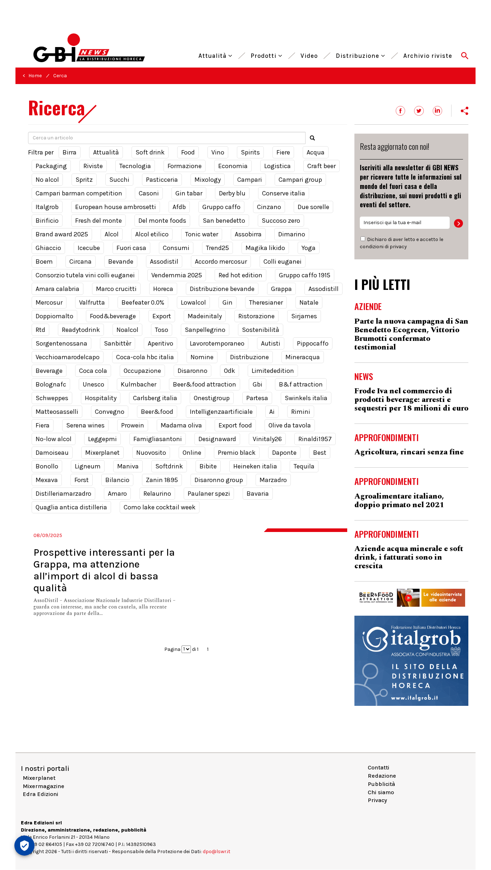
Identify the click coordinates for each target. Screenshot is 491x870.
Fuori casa (131, 248)
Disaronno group (218, 480)
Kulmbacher (138, 384)
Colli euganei (282, 261)
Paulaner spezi (209, 494)
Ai (272, 412)
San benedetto (224, 221)
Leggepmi (102, 439)
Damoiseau (52, 453)
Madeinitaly (205, 316)
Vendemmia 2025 (176, 275)
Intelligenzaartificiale (221, 412)
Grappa (281, 289)
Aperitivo (160, 343)
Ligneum (88, 466)
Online (192, 453)
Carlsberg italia (155, 398)
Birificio (47, 221)
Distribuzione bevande (222, 289)
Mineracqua (302, 357)
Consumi (176, 248)
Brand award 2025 (62, 234)
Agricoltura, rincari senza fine (409, 452)
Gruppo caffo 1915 (304, 275)
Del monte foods (162, 221)
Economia (233, 166)
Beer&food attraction (204, 384)
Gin (227, 302)
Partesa (257, 398)
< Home (32, 76)
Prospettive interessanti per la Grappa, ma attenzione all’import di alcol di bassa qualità (104, 570)
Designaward (217, 439)
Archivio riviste (427, 54)
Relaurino (157, 494)
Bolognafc (51, 384)
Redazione (382, 775)
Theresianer (266, 302)
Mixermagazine (43, 786)
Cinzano (269, 207)
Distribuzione (358, 54)
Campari (249, 180)
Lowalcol (193, 302)
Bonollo (47, 466)
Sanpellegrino (205, 330)
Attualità (213, 54)
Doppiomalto (54, 316)
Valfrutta (92, 302)
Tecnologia (135, 166)
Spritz (84, 180)
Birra (70, 152)
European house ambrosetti (115, 207)
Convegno (109, 412)
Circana (80, 261)
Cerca (60, 76)
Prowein (132, 425)
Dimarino (291, 234)
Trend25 (217, 248)
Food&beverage (113, 316)
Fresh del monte (98, 221)
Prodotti (264, 54)
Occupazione (142, 371)
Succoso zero (281, 221)
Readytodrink (81, 330)
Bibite (208, 466)
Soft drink (150, 152)
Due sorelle (313, 207)
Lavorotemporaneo (217, 343)
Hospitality (100, 398)
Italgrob (47, 207)
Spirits (250, 152)
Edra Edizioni (40, 794)
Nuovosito (151, 453)
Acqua (316, 152)
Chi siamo (381, 792)
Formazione (185, 166)
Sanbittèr (117, 343)
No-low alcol (54, 439)
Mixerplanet (102, 453)
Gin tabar (188, 193)
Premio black (237, 453)
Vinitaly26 (267, 439)
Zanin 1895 (162, 480)
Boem (44, 261)
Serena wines (85, 425)
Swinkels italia (306, 398)
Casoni (149, 193)
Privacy (377, 800)
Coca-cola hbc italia (145, 357)
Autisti (270, 343)
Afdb (179, 207)
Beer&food (157, 412)
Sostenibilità (260, 330)
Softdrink (169, 466)
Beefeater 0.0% (142, 302)
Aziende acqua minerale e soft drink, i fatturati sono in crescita (408, 557)
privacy (398, 247)
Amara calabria (57, 289)
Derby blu (232, 193)
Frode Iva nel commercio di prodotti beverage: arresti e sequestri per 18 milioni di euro (411, 399)
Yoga (309, 248)
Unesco (93, 384)
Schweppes (52, 398)
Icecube (89, 248)
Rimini (300, 412)
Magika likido (265, 248)
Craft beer (321, 166)
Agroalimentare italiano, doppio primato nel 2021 (399, 501)
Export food (235, 425)
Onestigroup (212, 398)
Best (319, 453)
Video (309, 54)
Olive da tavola (290, 425)
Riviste (93, 166)
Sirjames (304, 316)
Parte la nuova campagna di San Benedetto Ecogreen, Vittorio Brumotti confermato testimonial (411, 334)
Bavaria (258, 494)
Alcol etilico (152, 234)
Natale (308, 302)
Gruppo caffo (221, 207)
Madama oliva (181, 425)
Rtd (40, 330)
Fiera (43, 425)
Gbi (257, 384)
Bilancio (117, 480)
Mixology (207, 180)
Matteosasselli (57, 412)
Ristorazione (256, 316)
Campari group (300, 180)
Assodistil (164, 261)
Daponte (284, 453)
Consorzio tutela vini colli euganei (85, 275)
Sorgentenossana (61, 343)
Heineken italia (255, 466)
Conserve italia (283, 193)
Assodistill (323, 289)
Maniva (128, 466)
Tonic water (201, 234)
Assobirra (248, 234)
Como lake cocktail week (160, 507)
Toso (161, 330)
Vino (217, 152)
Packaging (51, 166)
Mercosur (49, 302)
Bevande (120, 261)
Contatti (378, 767)
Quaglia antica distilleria (71, 507)
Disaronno (192, 371)
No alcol (47, 180)
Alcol (112, 234)
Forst (81, 480)
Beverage (49, 371)
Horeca (163, 289)
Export (161, 316)
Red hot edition (240, 275)
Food (188, 152)
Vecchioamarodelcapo (68, 357)
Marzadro (273, 480)
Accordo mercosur (221, 261)
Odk (229, 371)
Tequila (304, 466)
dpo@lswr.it (216, 851)
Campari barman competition (79, 193)
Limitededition (273, 371)
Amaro (117, 494)
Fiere (283, 152)
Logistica (277, 166)
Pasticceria (162, 180)
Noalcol (127, 330)
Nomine (202, 357)
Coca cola (93, 371)
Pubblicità (381, 784)
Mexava (47, 480)
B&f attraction (301, 384)
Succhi (119, 180)
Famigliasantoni (157, 439)
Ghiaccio (48, 248)
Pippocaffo (313, 343)
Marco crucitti (116, 289)
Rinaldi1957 (315, 439)
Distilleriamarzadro (63, 494)
